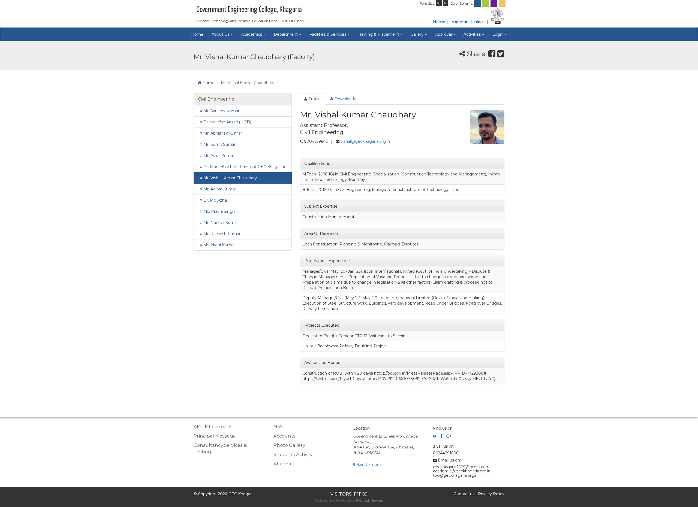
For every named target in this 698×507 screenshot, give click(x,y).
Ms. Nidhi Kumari (219, 244)
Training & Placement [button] (379, 34)
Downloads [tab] (344, 98)
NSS (278, 426)
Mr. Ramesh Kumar (221, 233)
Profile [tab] (314, 98)
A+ (439, 3)
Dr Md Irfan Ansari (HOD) (226, 122)
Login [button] (498, 34)
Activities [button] (473, 34)
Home (439, 21)
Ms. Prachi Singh (218, 211)
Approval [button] (444, 34)
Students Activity (292, 454)
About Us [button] (221, 34)
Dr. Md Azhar (215, 200)
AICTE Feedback (213, 426)
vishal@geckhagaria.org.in (365, 141)
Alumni (282, 463)
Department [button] (286, 34)
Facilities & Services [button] (328, 34)
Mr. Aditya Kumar (219, 189)
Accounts (284, 436)
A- (445, 3)
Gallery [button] (418, 34)
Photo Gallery (289, 445)
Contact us (464, 493)
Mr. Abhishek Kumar (222, 133)
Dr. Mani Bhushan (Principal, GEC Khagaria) (243, 166)
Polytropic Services (369, 500)
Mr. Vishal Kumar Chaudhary (229, 177)
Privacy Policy (491, 493)
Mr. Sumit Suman (219, 144)
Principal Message (215, 436)
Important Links (466, 21)
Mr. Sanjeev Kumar (220, 110)
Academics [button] (252, 34)
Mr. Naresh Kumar (220, 222)
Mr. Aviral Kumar (218, 155)
